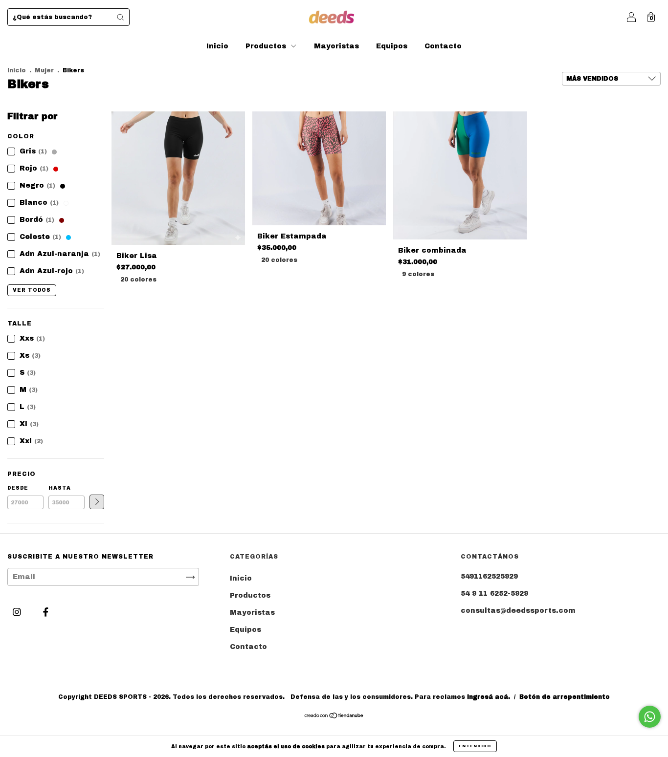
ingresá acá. (488, 696)
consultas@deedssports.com (518, 610)
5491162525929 (489, 576)
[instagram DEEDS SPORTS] (18, 612)
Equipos (391, 46)
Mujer (44, 70)
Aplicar (96, 502)
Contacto (443, 46)
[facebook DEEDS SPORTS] (45, 612)
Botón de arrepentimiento (564, 696)
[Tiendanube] (334, 716)
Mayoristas (336, 46)
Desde (17, 488)
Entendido (475, 746)
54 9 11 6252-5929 (494, 593)
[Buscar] (120, 17)
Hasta (59, 488)
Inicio (217, 46)
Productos (267, 46)
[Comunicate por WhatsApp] (650, 717)
